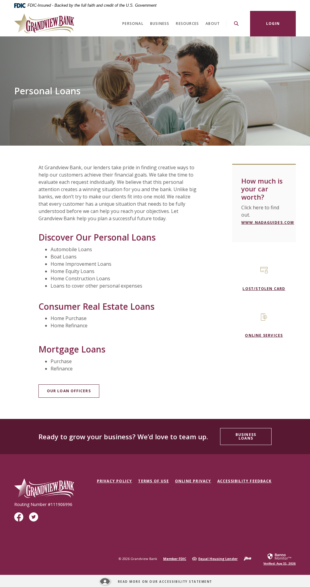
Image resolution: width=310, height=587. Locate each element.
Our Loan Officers (69, 390)
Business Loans (246, 436)
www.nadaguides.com (267, 222)
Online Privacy (193, 481)
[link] (279, 559)
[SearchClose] (236, 23)
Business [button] (160, 23)
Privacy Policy (114, 481)
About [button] (213, 23)
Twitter (35, 519)
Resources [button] (187, 23)
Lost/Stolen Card (263, 288)
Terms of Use (153, 481)
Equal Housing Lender (218, 558)
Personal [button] (132, 23)
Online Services (264, 335)
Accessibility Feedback (244, 481)
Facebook (20, 519)
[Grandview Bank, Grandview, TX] (44, 23)
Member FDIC (174, 558)
